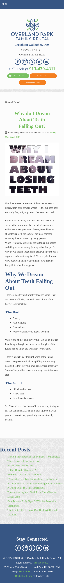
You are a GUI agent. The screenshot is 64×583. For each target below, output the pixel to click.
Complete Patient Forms (32, 82)
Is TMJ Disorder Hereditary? (21, 470)
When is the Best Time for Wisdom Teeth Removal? (32, 479)
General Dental (12, 102)
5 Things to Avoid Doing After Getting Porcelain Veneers (35, 483)
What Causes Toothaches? (20, 465)
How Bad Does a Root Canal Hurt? (25, 474)
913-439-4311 (42, 68)
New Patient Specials (43, 76)
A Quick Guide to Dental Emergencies (26, 487)
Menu (5, 4)
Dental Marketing (23, 576)
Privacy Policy (41, 562)
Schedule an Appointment (19, 76)
